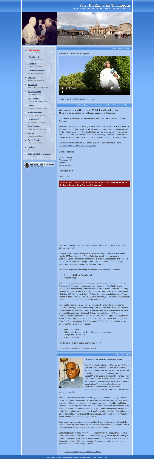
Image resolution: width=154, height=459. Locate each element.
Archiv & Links (34, 140)
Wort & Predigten (35, 112)
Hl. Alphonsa (33, 119)
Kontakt (31, 147)
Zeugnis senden (34, 92)
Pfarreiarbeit (33, 57)
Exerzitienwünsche (36, 71)
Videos (31, 133)
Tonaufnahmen (34, 126)
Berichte (31, 78)
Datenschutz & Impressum (39, 154)
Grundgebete (33, 98)
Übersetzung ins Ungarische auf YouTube (78, 99)
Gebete (31, 105)
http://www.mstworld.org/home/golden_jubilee (77, 146)
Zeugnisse (32, 85)
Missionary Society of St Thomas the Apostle (83, 452)
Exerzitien (32, 64)
